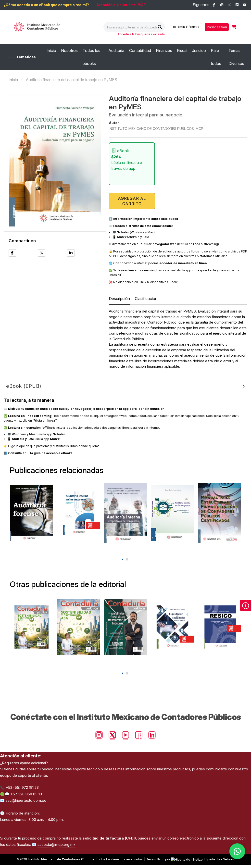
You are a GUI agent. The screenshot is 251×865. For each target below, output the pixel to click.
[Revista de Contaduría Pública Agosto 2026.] (31, 627)
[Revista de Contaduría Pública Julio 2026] (125, 627)
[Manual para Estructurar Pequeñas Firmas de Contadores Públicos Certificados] (219, 513)
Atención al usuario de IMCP (121, 5)
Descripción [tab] (119, 298)
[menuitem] (51, 50)
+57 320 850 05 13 (26, 794)
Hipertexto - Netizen (219, 859)
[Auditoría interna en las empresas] (78, 513)
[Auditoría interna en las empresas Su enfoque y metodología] (172, 513)
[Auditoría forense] (31, 513)
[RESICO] (219, 627)
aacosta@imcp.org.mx (56, 844)
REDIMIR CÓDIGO (186, 27)
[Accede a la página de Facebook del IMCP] (214, 5)
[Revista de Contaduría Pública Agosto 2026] (78, 627)
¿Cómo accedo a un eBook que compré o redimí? (46, 5)
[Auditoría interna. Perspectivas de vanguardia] (125, 513)
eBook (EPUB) (23, 386)
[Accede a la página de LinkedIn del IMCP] (237, 5)
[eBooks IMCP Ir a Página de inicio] (43, 27)
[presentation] (122, 551)
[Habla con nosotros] (237, 851)
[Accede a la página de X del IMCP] (229, 5)
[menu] (147, 57)
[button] (122, 559)
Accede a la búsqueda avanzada (141, 34)
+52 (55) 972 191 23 (22, 787)
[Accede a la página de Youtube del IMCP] (244, 5)
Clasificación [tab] (146, 298)
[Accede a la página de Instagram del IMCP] (222, 5)
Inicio (13, 79)
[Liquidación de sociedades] (172, 627)
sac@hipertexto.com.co (26, 800)
